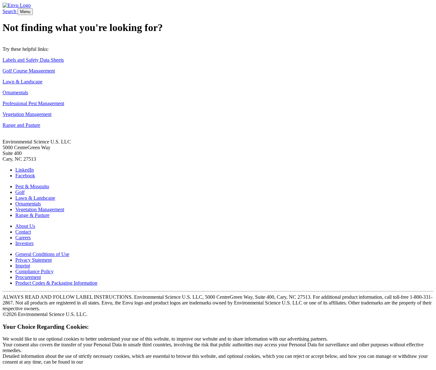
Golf (20, 192)
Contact (23, 232)
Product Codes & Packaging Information (56, 283)
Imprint (22, 265)
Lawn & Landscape (22, 81)
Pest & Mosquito (32, 186)
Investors (24, 243)
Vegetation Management (27, 114)
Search (10, 11)
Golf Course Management (29, 70)
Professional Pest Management (33, 103)
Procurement (28, 277)
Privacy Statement (33, 260)
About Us (25, 226)
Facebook (25, 175)
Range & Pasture (32, 215)
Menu (25, 11)
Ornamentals (15, 92)
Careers (23, 237)
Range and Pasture (21, 125)
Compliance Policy (34, 271)
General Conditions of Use (42, 254)
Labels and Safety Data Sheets (33, 60)
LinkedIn (24, 170)
